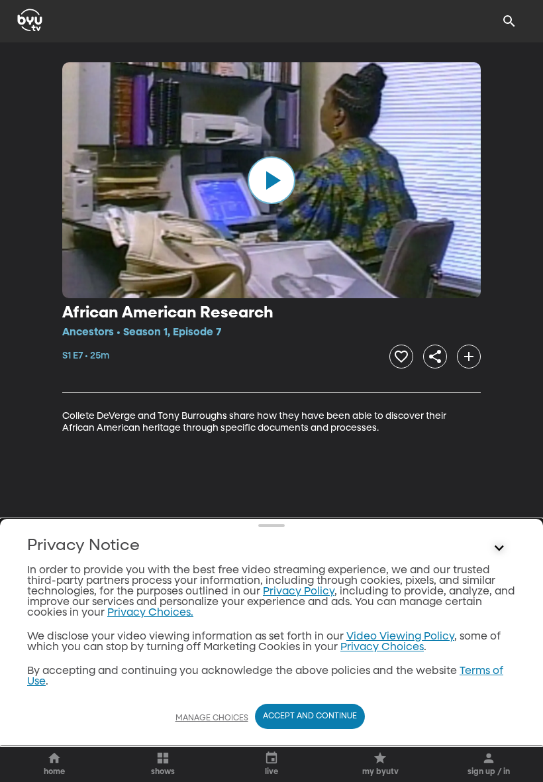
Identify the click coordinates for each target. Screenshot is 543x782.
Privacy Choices (382, 647)
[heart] (401, 356)
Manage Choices (211, 718)
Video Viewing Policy (400, 637)
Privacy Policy (298, 591)
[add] (469, 356)
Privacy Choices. (150, 613)
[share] (435, 356)
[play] (271, 180)
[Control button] (499, 548)
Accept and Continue (310, 716)
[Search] (509, 21)
